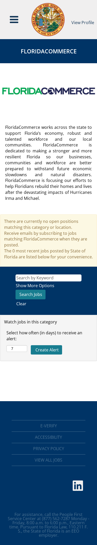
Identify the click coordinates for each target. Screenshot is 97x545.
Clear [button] (21, 304)
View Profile (82, 22)
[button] (14, 19)
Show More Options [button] (35, 285)
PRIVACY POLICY (48, 448)
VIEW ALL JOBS (48, 460)
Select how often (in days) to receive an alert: (44, 336)
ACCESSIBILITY (48, 437)
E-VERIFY (48, 426)
